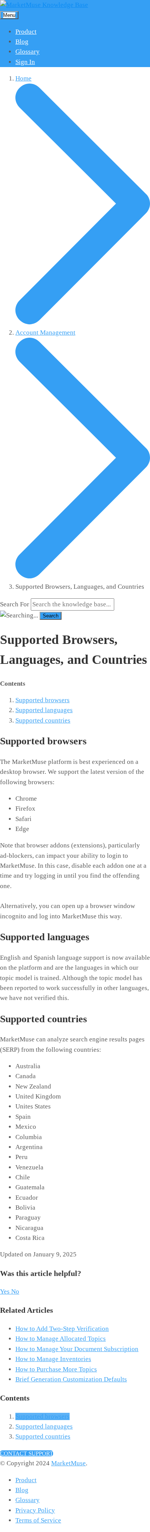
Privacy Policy (35, 1510)
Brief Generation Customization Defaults (71, 1379)
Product (26, 31)
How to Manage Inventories (53, 1359)
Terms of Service (38, 1520)
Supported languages (44, 710)
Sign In (25, 62)
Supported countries (42, 720)
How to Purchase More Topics (56, 1369)
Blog (21, 41)
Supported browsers (42, 700)
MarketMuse (68, 1463)
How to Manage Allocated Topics (60, 1338)
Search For (14, 604)
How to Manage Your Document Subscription (76, 1349)
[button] (5, 1291)
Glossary (27, 51)
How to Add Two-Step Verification (62, 1328)
